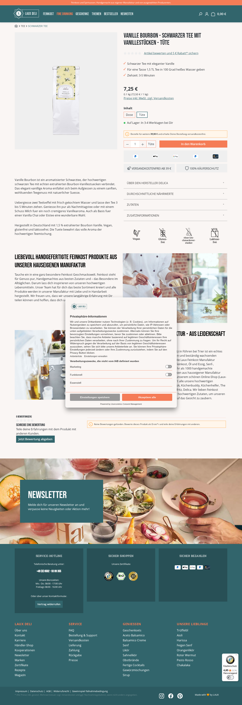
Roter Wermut (186, 655)
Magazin (20, 675)
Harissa (182, 640)
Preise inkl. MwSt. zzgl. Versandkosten (149, 98)
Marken (20, 660)
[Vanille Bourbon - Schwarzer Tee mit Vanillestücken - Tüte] (66, 91)
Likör (126, 650)
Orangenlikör (185, 650)
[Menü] (236, 656)
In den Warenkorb (193, 144)
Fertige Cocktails (134, 665)
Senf (126, 645)
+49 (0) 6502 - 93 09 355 (49, 571)
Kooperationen (25, 650)
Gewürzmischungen (136, 670)
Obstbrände (131, 660)
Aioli (179, 635)
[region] (66, 90)
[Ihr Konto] (207, 13)
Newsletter (22, 655)
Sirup (126, 675)
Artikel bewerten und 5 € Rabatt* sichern (171, 53)
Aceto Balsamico (134, 635)
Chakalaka (183, 665)
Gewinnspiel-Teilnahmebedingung (90, 691)
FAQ (71, 630)
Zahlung (74, 650)
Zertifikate (21, 665)
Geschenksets (132, 630)
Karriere (20, 640)
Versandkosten (79, 640)
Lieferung (75, 645)
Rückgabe (75, 655)
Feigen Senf (184, 645)
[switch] (230, 677)
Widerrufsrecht (61, 691)
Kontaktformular (57, 596)
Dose (129, 115)
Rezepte (20, 670)
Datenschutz (36, 691)
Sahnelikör (130, 655)
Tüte (142, 115)
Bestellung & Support (83, 635)
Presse (73, 660)
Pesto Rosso (185, 660)
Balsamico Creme (134, 640)
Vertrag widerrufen (48, 604)
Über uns (21, 630)
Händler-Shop (24, 645)
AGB (48, 691)
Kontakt (20, 635)
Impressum (21, 691)
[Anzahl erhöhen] (143, 144)
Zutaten (133, 205)
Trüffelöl (182, 630)
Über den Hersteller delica (147, 183)
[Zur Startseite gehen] (27, 13)
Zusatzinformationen (143, 215)
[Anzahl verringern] (127, 144)
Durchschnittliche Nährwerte (150, 194)
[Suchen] (200, 13)
